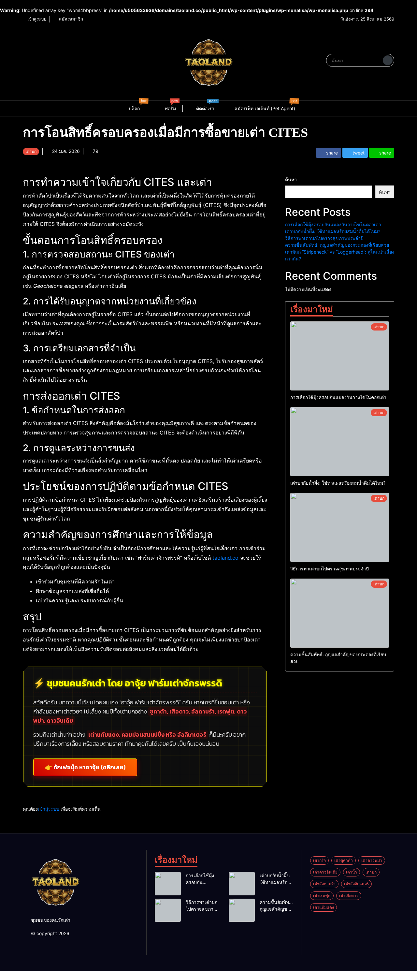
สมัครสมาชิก (70, 19)
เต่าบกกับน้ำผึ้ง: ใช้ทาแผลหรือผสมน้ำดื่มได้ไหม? (332, 231)
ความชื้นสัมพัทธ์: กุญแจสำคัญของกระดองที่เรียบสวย (337, 245)
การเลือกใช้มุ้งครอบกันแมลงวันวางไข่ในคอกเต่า (333, 224)
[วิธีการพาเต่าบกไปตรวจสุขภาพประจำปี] (339, 527)
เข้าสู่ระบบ (36, 19)
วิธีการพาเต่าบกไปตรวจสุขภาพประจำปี (324, 238)
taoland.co (225, 557)
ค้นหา (291, 179)
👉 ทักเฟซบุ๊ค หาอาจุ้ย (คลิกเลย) (85, 767)
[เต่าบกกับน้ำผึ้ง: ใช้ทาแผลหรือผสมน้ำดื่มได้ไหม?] (339, 441)
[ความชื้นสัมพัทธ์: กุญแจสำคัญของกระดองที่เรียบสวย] (339, 613)
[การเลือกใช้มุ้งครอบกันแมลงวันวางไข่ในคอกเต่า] (339, 355)
